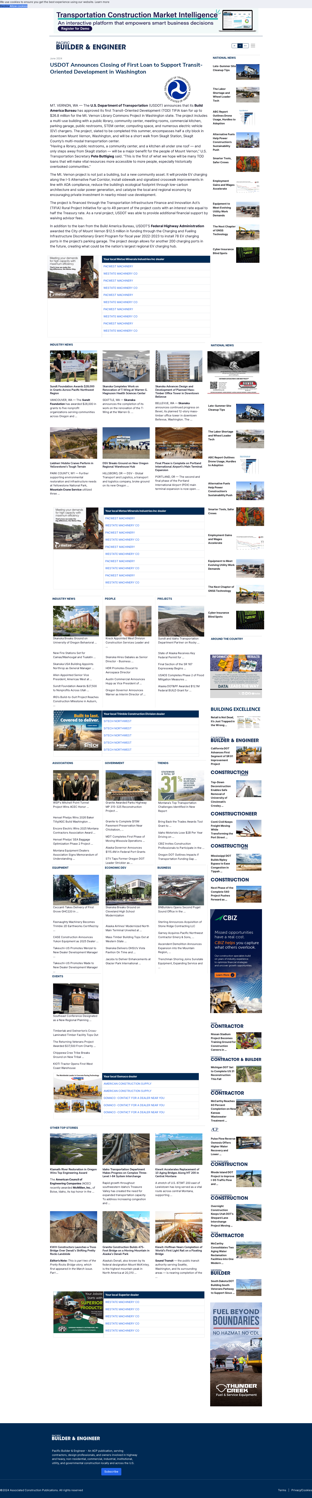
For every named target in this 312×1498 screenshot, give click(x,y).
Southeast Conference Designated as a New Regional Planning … (75, 1018)
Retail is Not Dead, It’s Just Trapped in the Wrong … (223, 721)
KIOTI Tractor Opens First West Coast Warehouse (73, 1066)
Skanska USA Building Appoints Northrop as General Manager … (73, 666)
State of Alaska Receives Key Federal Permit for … (176, 655)
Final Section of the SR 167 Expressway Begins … (175, 666)
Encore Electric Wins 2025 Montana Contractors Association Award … (75, 830)
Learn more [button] (102, 2)
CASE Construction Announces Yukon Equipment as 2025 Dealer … (75, 939)
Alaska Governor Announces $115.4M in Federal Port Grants (125, 849)
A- (235, 46)
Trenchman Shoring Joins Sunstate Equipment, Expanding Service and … (180, 963)
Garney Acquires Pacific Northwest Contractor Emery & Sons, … (180, 935)
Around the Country (227, 639)
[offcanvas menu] (253, 45)
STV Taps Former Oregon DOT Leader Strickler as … (125, 860)
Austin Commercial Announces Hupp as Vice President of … (125, 681)
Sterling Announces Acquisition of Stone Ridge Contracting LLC (180, 924)
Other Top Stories (64, 1127)
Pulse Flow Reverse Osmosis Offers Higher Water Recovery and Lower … (223, 1146)
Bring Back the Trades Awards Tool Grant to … (180, 823)
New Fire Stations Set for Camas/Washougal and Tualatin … (74, 655)
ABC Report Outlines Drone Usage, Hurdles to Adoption (222, 461)
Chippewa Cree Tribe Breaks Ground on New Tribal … (71, 1055)
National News (224, 57)
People (110, 598)
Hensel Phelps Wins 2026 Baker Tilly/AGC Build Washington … (73, 819)
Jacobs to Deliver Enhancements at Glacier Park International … (128, 961)
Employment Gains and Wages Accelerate (224, 184)
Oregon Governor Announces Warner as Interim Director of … (126, 692)
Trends (162, 763)
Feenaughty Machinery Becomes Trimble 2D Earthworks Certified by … (75, 926)
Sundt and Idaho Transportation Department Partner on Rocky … (178, 640)
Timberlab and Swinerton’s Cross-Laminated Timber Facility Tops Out (75, 1033)
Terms (282, 1490)
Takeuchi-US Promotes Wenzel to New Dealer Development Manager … (75, 952)
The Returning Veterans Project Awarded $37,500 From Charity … (74, 1044)
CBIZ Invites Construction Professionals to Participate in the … (181, 845)
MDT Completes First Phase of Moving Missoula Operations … (125, 838)
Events (57, 976)
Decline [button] (5, 6)
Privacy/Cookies (301, 1490)
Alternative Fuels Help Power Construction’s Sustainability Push (224, 142)
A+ (245, 46)
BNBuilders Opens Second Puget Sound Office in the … (179, 909)
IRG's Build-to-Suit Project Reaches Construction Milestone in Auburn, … (76, 701)
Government (114, 763)
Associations (62, 763)
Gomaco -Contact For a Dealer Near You (134, 1098)
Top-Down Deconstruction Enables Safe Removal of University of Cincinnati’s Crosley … (221, 794)
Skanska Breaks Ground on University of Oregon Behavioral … (75, 640)
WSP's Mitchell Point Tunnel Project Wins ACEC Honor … (71, 805)
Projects (164, 598)
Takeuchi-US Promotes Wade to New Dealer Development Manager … (75, 967)
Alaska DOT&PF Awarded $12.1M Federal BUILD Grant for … (179, 688)
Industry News (61, 344)
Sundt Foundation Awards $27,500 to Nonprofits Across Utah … (75, 688)
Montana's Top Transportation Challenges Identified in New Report (177, 807)
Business (164, 867)
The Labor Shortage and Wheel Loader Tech (220, 435)
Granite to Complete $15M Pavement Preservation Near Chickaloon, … (124, 825)
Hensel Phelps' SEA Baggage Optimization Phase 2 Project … (73, 841)
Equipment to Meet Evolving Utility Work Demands (221, 564)
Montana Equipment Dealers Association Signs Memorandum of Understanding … (75, 854)
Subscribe (111, 1471)
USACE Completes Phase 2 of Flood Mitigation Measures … (181, 677)
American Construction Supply (127, 1083)
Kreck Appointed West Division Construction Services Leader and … (127, 642)
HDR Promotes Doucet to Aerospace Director (122, 670)
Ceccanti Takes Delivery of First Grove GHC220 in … (73, 909)
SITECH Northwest (118, 721)
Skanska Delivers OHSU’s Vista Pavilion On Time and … (125, 950)
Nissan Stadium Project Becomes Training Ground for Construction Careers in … (223, 1042)
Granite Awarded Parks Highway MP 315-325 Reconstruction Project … (126, 807)
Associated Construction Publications (34, 1490)
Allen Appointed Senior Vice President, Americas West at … (72, 677)
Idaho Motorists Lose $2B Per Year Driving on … (180, 834)
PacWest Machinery (118, 266)
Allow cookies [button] (18, 6)
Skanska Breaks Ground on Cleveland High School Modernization (123, 911)
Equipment (60, 867)
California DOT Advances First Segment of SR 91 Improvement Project (222, 756)
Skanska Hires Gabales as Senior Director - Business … (127, 659)
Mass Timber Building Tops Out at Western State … (127, 939)
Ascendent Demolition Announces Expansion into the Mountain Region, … (180, 948)
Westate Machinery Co (120, 273)
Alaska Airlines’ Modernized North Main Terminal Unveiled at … (127, 928)
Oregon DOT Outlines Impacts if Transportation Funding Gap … (178, 857)
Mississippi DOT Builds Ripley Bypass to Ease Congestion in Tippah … (221, 863)
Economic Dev (115, 867)
